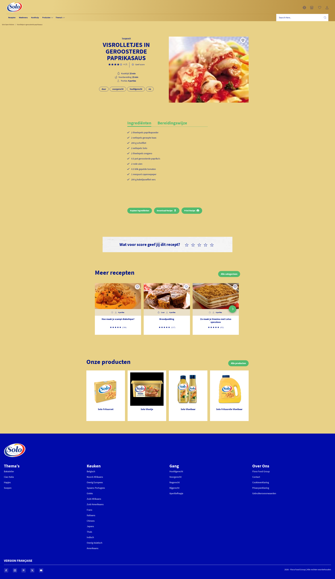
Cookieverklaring (260, 482)
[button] (304, 7)
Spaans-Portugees (96, 487)
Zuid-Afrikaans (94, 498)
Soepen (8, 487)
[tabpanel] (167, 158)
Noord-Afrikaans (95, 476)
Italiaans (91, 515)
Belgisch (91, 471)
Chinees (91, 520)
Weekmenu (23, 17)
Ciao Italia (9, 476)
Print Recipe (189, 210)
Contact (256, 476)
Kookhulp (35, 17)
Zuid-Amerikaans (95, 504)
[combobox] (302, 17)
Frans (89, 509)
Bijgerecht (174, 487)
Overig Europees (95, 482)
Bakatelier (9, 471)
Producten (46, 17)
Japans (90, 526)
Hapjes (7, 482)
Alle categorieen (229, 273)
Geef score (140, 64)
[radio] (188, 244)
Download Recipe (164, 210)
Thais (89, 531)
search (325, 17)
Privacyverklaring (260, 487)
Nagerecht (174, 482)
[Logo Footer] (15, 444)
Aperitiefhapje (176, 493)
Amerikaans (92, 548)
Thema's (59, 17)
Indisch (90, 537)
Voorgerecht (175, 476)
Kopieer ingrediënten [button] (139, 210)
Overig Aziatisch (94, 542)
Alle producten (238, 363)
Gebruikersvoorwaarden (264, 493)
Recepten (12, 17)
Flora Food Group (261, 471)
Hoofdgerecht (176, 471)
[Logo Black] (15, 1)
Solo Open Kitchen (8, 24)
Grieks (90, 493)
